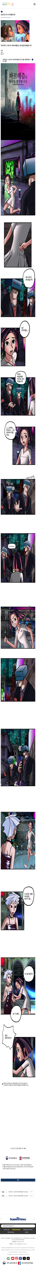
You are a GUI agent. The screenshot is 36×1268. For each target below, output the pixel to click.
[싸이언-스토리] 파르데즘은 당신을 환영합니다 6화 (19, 1192)
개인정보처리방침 (16, 1229)
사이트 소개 (6, 1229)
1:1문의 (26, 1232)
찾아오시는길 (11, 1232)
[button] (1, 1219)
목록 (18, 1180)
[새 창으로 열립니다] (12, 1257)
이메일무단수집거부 (27, 1229)
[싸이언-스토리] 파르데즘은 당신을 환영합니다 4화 (19, 1196)
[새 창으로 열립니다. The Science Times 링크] (18, 1218)
